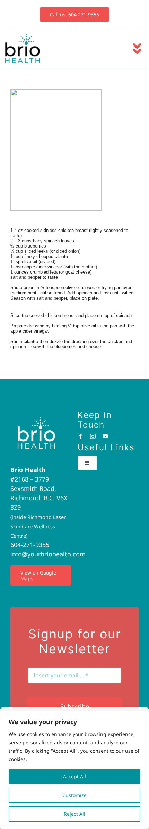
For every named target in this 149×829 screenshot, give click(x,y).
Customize (74, 795)
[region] (74, 769)
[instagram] (93, 436)
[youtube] (105, 436)
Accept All (74, 776)
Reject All (74, 814)
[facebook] (80, 436)
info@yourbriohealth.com (48, 554)
